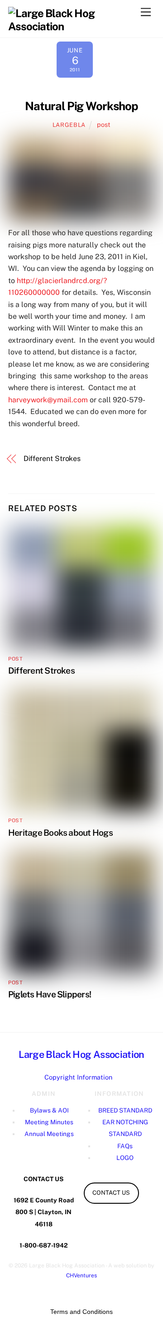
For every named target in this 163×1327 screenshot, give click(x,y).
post (103, 124)
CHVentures (81, 1275)
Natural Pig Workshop (82, 106)
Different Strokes (52, 458)
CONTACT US (111, 1192)
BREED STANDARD (125, 1110)
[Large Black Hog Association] (79, 18)
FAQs (125, 1146)
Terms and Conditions (81, 1311)
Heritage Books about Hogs (60, 833)
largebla (69, 124)
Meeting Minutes (49, 1122)
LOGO (125, 1157)
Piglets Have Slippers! (49, 994)
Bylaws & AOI (49, 1110)
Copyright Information (78, 1077)
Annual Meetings (49, 1133)
